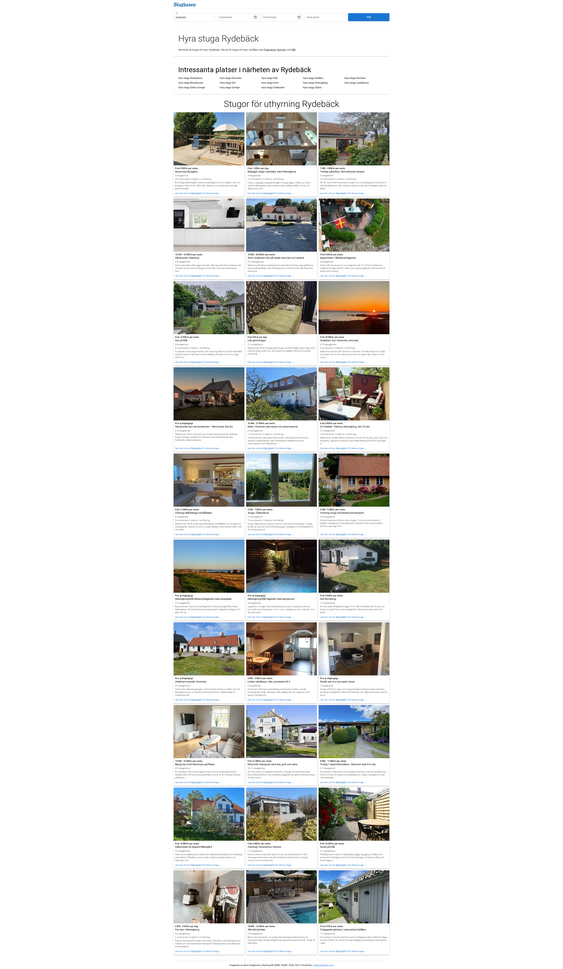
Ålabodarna (270, 49)
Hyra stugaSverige (230, 87)
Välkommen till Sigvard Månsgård (193, 847)
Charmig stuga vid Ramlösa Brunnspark (342, 512)
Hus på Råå (181, 340)
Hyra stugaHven (270, 83)
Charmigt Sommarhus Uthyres (264, 847)
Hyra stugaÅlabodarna (190, 78)
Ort (177, 13)
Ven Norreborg (328, 599)
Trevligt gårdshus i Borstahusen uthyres (342, 171)
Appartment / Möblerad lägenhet (338, 257)
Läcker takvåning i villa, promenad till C (269, 681)
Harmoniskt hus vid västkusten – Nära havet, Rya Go (204, 426)
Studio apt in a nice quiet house (337, 681)
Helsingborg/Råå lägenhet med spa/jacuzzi (271, 599)
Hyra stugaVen (228, 83)
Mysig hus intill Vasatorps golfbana (194, 764)
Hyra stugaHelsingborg (315, 83)
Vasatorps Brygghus (186, 171)
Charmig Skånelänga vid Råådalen (193, 512)
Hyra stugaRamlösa (355, 78)
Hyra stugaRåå (269, 78)
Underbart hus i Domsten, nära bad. (339, 340)
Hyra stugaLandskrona (356, 83)
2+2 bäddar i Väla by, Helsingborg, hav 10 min (344, 426)
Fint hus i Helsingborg (187, 929)
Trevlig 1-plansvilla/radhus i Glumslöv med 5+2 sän (348, 764)
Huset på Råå (327, 847)
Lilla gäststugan (257, 340)
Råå (293, 49)
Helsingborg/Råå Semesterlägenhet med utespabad (203, 599)
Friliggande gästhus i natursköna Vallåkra (343, 929)
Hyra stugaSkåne (312, 87)
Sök (369, 17)
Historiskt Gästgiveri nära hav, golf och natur (273, 764)
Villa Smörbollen (256, 929)
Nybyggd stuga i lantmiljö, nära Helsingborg (272, 171)
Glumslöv (281, 49)
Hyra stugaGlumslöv (230, 78)
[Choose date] (255, 17)
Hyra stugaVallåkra (313, 78)
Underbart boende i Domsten (190, 681)
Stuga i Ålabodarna (258, 512)
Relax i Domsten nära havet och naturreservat (273, 426)
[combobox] (192, 17)
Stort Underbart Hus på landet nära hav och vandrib (276, 257)
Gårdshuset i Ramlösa (187, 257)
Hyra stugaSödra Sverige (191, 87)
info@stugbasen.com (323, 965)
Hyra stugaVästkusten (273, 87)
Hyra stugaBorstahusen (190, 83)
